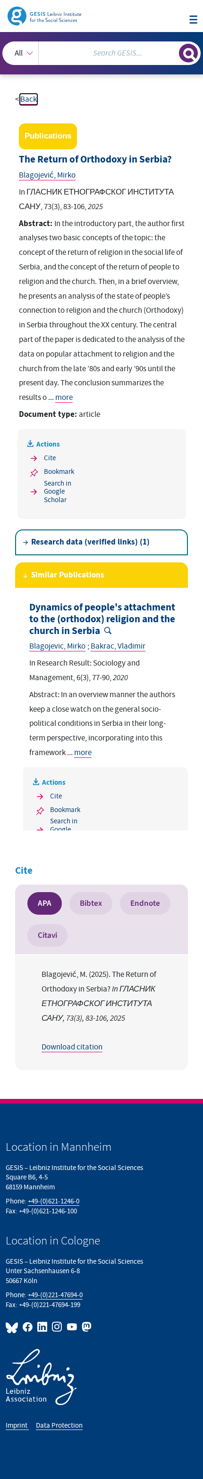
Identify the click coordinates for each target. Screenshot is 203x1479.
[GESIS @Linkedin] (42, 1327)
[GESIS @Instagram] (57, 1327)
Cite (50, 458)
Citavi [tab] (47, 935)
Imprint (17, 1425)
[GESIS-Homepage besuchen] (45, 15)
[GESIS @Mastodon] (86, 1327)
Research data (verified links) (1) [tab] (90, 542)
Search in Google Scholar (57, 491)
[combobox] (101, 53)
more (64, 397)
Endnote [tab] (145, 903)
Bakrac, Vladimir (118, 646)
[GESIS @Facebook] (28, 1327)
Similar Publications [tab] (67, 575)
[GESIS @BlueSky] (13, 1327)
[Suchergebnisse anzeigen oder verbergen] (188, 53)
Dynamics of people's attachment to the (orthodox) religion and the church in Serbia (102, 619)
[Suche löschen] (171, 52)
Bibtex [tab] (91, 903)
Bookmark (59, 471)
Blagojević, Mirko (47, 175)
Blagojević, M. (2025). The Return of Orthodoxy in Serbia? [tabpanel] (99, 1010)
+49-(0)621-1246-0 (53, 1201)
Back (28, 99)
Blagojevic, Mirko (57, 646)
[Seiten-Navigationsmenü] (193, 20)
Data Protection (59, 1425)
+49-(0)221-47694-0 (55, 1295)
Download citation (72, 1047)
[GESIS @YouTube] (72, 1327)
